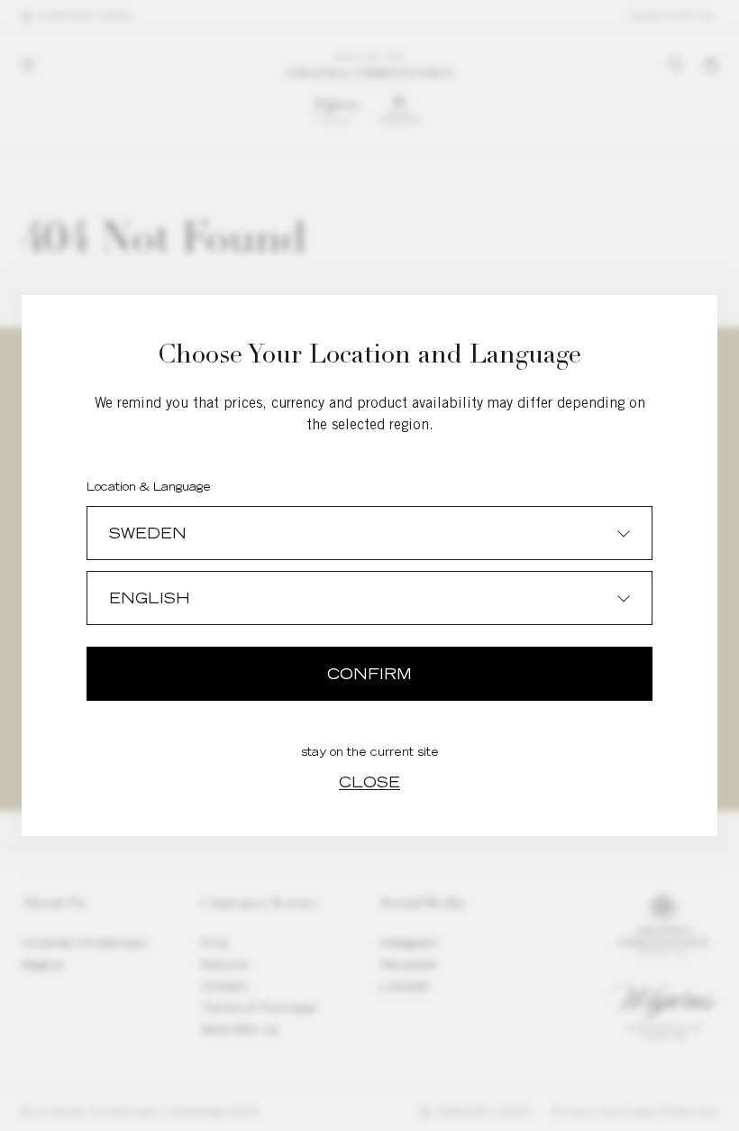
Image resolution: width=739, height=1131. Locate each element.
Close (369, 782)
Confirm (369, 674)
